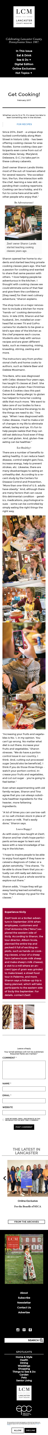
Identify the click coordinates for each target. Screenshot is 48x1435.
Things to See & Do (24, 1371)
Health (24, 1359)
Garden (24, 1374)
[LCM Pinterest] (24, 1331)
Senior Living (24, 1380)
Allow (17, 1430)
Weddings (24, 1365)
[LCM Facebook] (30, 1331)
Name (6, 1083)
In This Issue (24, 51)
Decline (30, 1430)
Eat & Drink (24, 55)
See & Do (22, 59)
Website (7, 1107)
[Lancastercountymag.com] (24, 1400)
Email (6, 1095)
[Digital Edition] (24, 1283)
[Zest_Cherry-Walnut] (18, 1017)
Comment (9, 1058)
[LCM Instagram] (17, 1331)
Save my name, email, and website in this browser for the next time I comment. (22, 1119)
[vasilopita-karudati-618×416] (29, 1017)
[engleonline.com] (24, 1416)
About (24, 1292)
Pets (24, 1377)
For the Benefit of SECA (27, 1206)
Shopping (24, 1368)
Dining (24, 1362)
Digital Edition (24, 64)
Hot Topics (23, 73)
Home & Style (24, 1357)
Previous (5, 1178)
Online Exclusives (24, 68)
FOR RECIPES (24, 124)
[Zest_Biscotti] (7, 1017)
